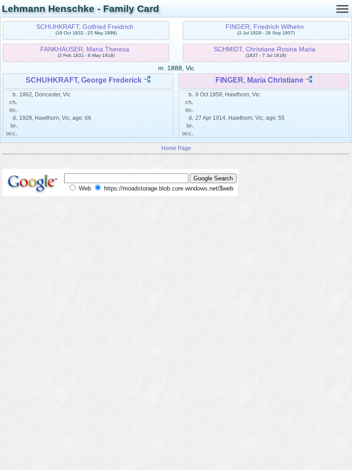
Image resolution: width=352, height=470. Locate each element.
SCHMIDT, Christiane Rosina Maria (264, 49)
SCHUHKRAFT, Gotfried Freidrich (84, 26)
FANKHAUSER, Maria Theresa (84, 49)
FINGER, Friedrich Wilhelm (265, 26)
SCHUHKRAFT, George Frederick (84, 80)
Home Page (176, 148)
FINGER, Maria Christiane (259, 80)
